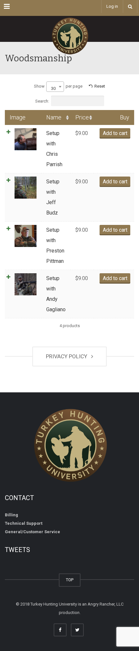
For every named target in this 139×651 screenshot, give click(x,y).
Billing (11, 514)
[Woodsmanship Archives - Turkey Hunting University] (69, 29)
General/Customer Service (32, 531)
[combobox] (55, 86)
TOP (69, 579)
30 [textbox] (53, 88)
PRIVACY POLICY (68, 356)
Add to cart (115, 133)
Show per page (58, 87)
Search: (42, 101)
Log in (112, 6)
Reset (99, 86)
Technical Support (23, 523)
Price (82, 117)
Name (53, 117)
